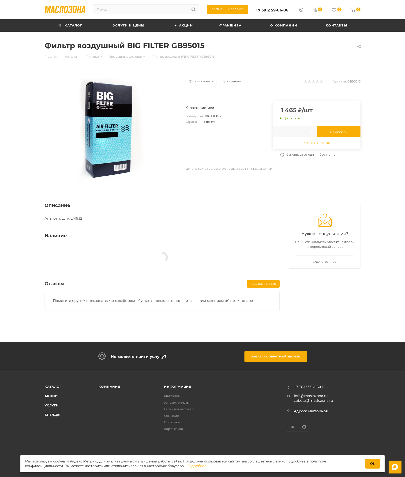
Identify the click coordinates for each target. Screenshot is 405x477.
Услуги (52, 405)
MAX (304, 427)
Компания (109, 386)
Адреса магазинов (311, 411)
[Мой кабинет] (301, 10)
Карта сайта (173, 429)
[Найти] (193, 9)
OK (372, 464)
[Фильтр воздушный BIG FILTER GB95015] (111, 130)
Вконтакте (292, 427)
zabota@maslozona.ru (313, 400)
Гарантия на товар (179, 409)
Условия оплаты (176, 402)
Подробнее (196, 466)
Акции (51, 396)
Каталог (53, 386)
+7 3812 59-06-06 (272, 10)
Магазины (172, 396)
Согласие (171, 415)
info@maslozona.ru (311, 396)
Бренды (52, 415)
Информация (177, 386)
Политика (172, 422)
